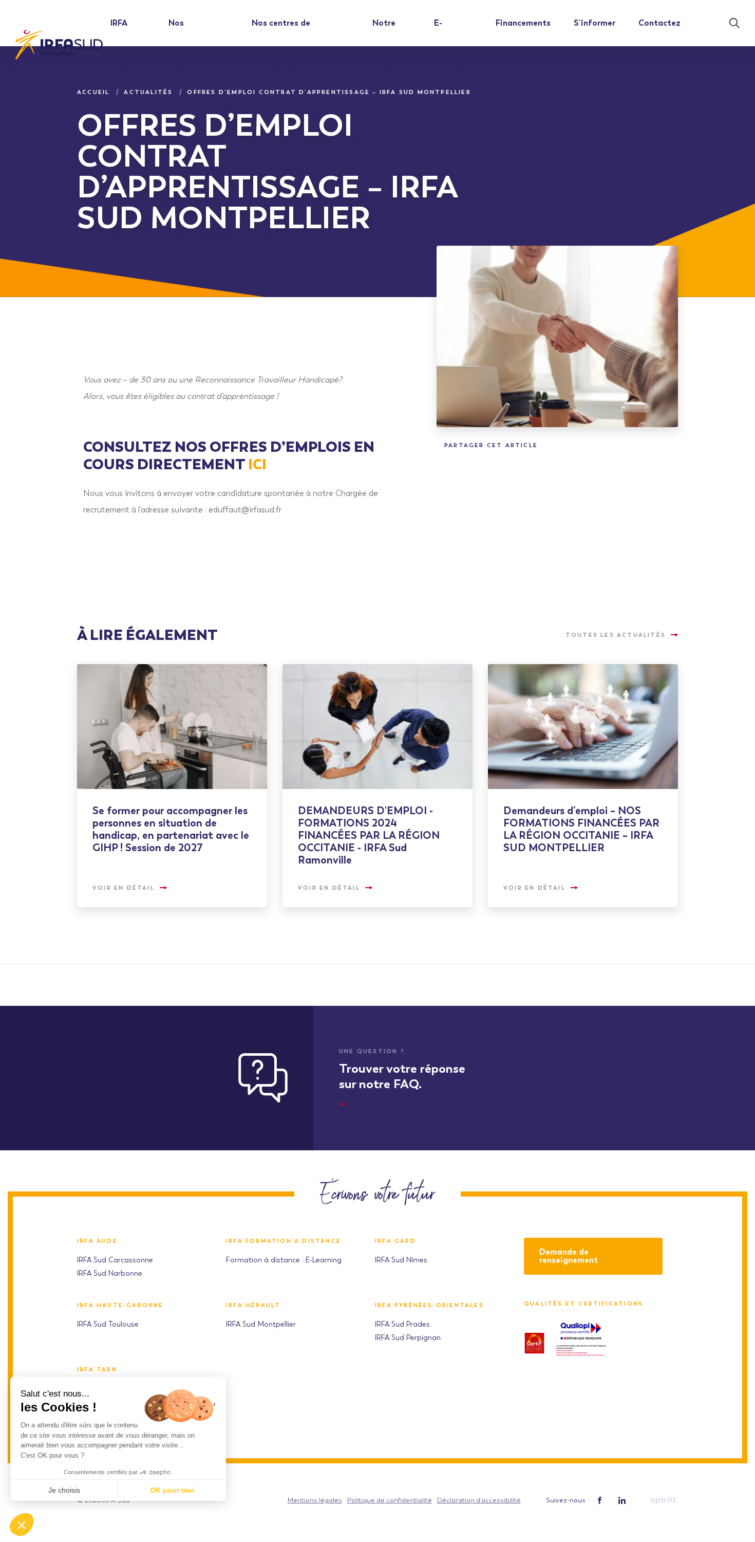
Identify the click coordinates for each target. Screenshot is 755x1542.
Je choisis (64, 1490)
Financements (523, 23)
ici (257, 464)
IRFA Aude (97, 1241)
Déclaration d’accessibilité (479, 1500)
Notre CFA (383, 46)
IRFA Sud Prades (402, 1324)
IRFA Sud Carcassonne (115, 1260)
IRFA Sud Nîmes (401, 1260)
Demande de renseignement (568, 1256)
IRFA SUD (119, 46)
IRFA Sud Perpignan (408, 1337)
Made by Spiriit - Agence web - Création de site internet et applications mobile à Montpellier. (663, 1500)
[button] (21, 1524)
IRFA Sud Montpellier (261, 1324)
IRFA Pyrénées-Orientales (429, 1305)
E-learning (450, 46)
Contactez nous (659, 46)
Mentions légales (315, 1500)
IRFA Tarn (97, 1369)
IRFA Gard (395, 1241)
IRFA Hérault (253, 1305)
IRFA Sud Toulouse (108, 1324)
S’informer (594, 23)
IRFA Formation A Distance (283, 1241)
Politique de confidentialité (389, 1500)
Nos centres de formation (281, 46)
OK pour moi (172, 1490)
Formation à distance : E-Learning (284, 1260)
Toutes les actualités (615, 634)
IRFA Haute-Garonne (120, 1305)
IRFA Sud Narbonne (109, 1273)
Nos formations (191, 46)
